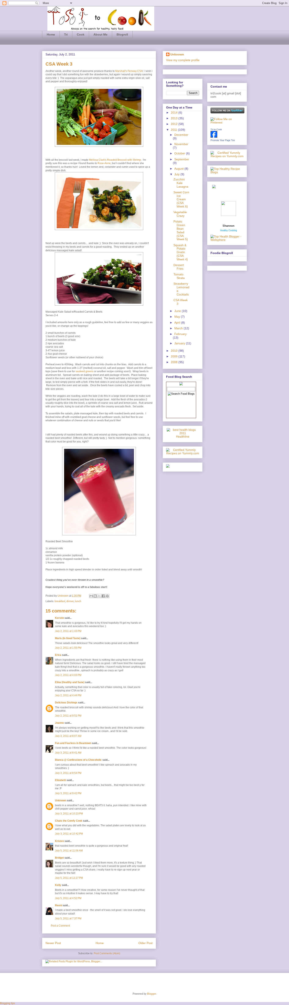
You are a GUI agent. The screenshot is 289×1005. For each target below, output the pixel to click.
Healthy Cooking (228, 230)
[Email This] (91, 596)
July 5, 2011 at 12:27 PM (69, 877)
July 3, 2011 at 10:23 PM (69, 813)
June (178, 311)
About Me (100, 34)
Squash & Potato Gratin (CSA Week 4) (180, 252)
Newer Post (53, 943)
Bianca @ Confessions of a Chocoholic (78, 759)
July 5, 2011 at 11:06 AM (69, 850)
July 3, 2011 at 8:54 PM (68, 773)
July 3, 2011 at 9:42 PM (68, 793)
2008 (174, 362)
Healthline (182, 436)
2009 (174, 356)
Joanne (59, 722)
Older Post (145, 943)
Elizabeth (60, 780)
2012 (174, 124)
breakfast (60, 601)
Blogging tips (7, 1003)
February (180, 334)
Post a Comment (60, 925)
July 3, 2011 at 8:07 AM (68, 736)
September (181, 159)
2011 (174, 129)
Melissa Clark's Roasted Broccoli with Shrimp (115, 159)
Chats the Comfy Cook (68, 820)
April (177, 322)
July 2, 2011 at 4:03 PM (68, 675)
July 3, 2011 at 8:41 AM (68, 752)
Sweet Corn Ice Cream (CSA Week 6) (181, 199)
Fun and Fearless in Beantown (73, 743)
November (181, 144)
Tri (66, 34)
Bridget (59, 857)
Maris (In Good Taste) (67, 638)
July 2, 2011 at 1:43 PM (68, 631)
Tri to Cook (216, 129)
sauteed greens (85, 371)
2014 (174, 112)
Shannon (228, 225)
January (180, 343)
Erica (58, 655)
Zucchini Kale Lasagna (180, 183)
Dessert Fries (178, 266)
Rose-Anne (104, 163)
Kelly (58, 885)
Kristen (59, 841)
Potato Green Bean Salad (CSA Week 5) (180, 230)
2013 (174, 118)
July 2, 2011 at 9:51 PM (68, 715)
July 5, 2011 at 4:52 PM (68, 898)
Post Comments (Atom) (107, 953)
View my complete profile (183, 60)
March (179, 328)
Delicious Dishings (66, 702)
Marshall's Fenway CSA (129, 71)
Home (51, 34)
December (181, 134)
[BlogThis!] (95, 596)
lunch (78, 601)
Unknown (63, 595)
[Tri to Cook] (214, 136)
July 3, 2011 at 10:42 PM (69, 833)
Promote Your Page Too (223, 140)
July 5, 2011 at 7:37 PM (68, 918)
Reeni (58, 905)
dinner (70, 601)
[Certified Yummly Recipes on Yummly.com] (182, 453)
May (177, 316)
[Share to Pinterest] (107, 596)
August (179, 168)
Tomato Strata (179, 276)
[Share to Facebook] (103, 596)
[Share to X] (99, 596)
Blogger (151, 993)
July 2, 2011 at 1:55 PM (68, 647)
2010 (174, 350)
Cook (80, 34)
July (177, 174)
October (180, 153)
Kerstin (59, 617)
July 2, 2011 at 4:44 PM (68, 695)
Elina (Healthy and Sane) (69, 682)
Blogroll (122, 34)
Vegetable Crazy (180, 213)
